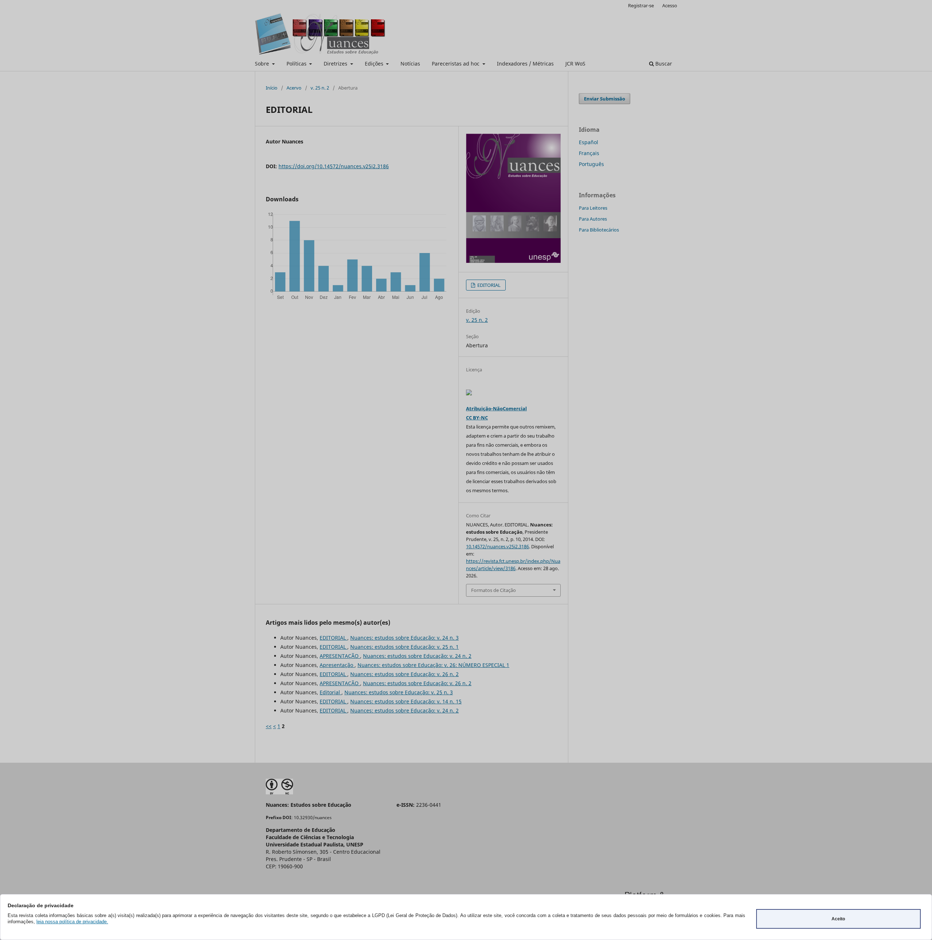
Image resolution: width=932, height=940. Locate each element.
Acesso (669, 5)
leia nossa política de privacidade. (72, 921)
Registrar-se (641, 5)
